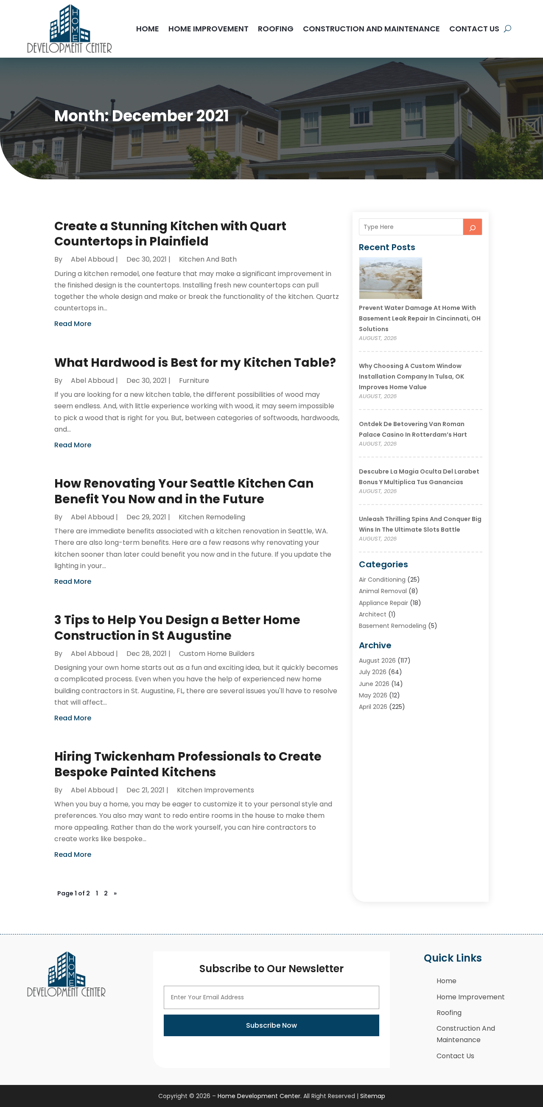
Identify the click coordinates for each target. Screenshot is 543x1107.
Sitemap (372, 1096)
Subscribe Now (271, 1025)
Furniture (194, 380)
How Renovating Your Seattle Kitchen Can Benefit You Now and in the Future (183, 491)
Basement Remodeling (392, 626)
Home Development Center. (260, 1096)
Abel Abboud (92, 259)
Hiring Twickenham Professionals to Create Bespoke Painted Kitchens (188, 764)
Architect (372, 614)
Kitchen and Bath (208, 259)
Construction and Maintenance (371, 28)
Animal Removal (383, 591)
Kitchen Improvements (215, 790)
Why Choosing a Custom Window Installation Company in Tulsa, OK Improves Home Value (411, 376)
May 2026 (373, 695)
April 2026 (373, 707)
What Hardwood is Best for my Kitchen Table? (195, 362)
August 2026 (377, 660)
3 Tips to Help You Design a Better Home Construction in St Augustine (177, 628)
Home (147, 28)
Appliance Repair (383, 603)
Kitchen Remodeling (212, 517)
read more (72, 324)
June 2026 (374, 684)
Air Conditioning (382, 579)
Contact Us (474, 28)
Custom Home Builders (217, 653)
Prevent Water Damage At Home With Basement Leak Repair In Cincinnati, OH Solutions (420, 318)
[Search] (472, 226)
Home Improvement (208, 28)
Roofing (276, 28)
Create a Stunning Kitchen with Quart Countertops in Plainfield (170, 234)
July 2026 (372, 672)
